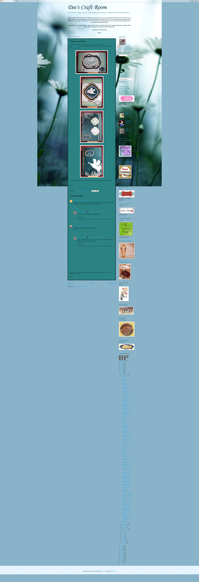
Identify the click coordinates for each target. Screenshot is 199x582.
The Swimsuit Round (125, 459)
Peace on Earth (125, 417)
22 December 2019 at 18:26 (86, 200)
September (125, 529)
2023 (122, 363)
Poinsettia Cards (126, 462)
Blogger (114, 571)
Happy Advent (125, 521)
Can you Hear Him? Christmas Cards (126, 495)
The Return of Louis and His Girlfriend (125, 518)
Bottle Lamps (125, 376)
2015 (122, 553)
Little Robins (125, 442)
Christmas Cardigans (125, 388)
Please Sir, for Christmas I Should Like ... (126, 427)
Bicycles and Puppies (125, 422)
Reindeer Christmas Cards (126, 498)
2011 (122, 562)
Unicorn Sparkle (125, 450)
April (123, 536)
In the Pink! (124, 398)
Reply (74, 206)
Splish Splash (125, 484)
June (123, 533)
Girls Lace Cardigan (124, 384)
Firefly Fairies (127, 129)
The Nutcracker (125, 456)
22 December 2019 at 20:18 (96, 212)
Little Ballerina (125, 408)
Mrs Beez (75, 200)
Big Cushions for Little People (126, 504)
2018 (122, 546)
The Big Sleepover (126, 444)
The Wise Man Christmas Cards (126, 401)
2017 (122, 548)
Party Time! (124, 512)
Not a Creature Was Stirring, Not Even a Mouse (126, 508)
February (124, 540)
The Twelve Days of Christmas (126, 395)
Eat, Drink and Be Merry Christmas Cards (126, 478)
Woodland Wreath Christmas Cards (126, 482)
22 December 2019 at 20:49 (96, 237)
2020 (122, 370)
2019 (122, 372)
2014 (122, 555)
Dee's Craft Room (87, 7)
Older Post (112, 283)
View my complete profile (125, 48)
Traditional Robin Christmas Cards (126, 473)
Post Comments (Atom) (80, 286)
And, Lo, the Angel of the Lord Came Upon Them (126, 413)
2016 (122, 550)
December (124, 374)
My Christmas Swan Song (125, 391)
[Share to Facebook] (96, 191)
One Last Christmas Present (125, 380)
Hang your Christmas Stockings (125, 405)
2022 (122, 365)
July (123, 531)
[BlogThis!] (93, 191)
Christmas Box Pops (125, 453)
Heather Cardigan (126, 466)
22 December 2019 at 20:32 (88, 225)
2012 (122, 559)
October (124, 527)
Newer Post (71, 283)
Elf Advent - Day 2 (126, 514)
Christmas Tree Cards (125, 447)
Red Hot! (124, 419)
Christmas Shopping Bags (126, 436)
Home (92, 283)
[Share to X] (95, 191)
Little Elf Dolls (125, 464)
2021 (122, 368)
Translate (124, 82)
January (124, 543)
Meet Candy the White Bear (128, 122)
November (124, 524)
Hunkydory (75, 46)
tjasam (103, 571)
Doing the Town (125, 501)
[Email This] (92, 191)
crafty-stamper (77, 225)
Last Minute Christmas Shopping (125, 431)
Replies (77, 209)
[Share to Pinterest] (98, 191)
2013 (122, 557)
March (123, 538)
